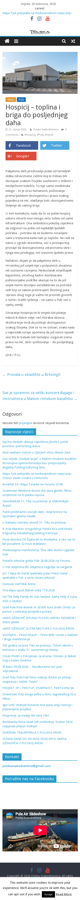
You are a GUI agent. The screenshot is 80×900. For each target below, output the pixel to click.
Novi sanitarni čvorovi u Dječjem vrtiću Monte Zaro (36, 452)
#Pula (40, 134)
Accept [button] (48, 894)
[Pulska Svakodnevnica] (7, 41)
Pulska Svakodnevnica (46, 129)
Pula (21, 99)
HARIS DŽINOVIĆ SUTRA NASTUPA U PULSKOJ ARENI (38, 628)
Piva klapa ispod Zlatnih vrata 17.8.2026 (28, 590)
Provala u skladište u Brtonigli (31, 374)
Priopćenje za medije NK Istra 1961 (25, 715)
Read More (64, 894)
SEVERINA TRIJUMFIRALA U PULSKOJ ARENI (31, 732)
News (11, 99)
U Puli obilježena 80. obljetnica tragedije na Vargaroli (37, 567)
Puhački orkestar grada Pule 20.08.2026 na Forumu (36, 561)
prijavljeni (25, 423)
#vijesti (49, 134)
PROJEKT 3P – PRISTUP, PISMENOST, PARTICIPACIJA (38, 688)
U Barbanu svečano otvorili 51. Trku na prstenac (34, 522)
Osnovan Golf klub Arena (18, 584)
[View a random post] (73, 41)
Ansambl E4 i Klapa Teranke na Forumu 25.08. (32, 484)
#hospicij (30, 134)
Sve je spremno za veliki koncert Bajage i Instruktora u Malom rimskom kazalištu (40, 395)
